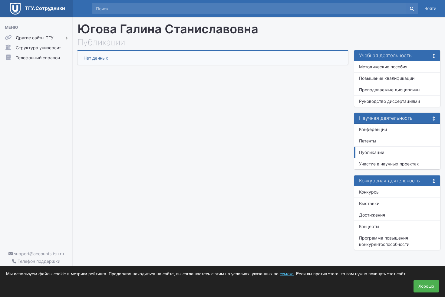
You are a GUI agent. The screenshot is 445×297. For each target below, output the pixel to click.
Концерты (369, 226)
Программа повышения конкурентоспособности (384, 241)
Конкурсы (369, 191)
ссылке (287, 273)
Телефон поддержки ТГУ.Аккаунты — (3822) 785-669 (36, 264)
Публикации (371, 152)
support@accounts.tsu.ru (38, 253)
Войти (430, 8)
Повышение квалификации (386, 78)
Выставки (369, 203)
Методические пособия (383, 66)
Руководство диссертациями (389, 101)
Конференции (373, 129)
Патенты (367, 140)
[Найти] (412, 8)
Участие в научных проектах (389, 163)
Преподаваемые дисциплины (389, 89)
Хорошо (426, 286)
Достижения (372, 214)
